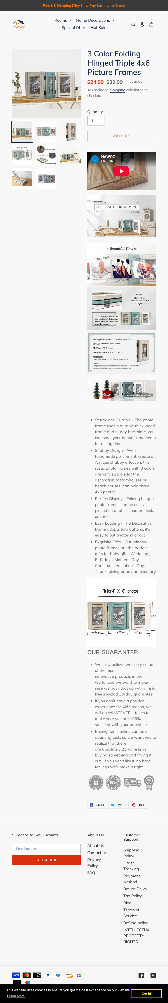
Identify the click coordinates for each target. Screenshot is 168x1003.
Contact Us (97, 852)
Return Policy (135, 888)
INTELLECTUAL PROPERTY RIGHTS (137, 935)
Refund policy (135, 922)
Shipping (117, 90)
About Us (95, 845)
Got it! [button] (146, 993)
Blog (127, 902)
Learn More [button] (16, 996)
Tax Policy (132, 895)
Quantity (95, 111)
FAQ (91, 872)
